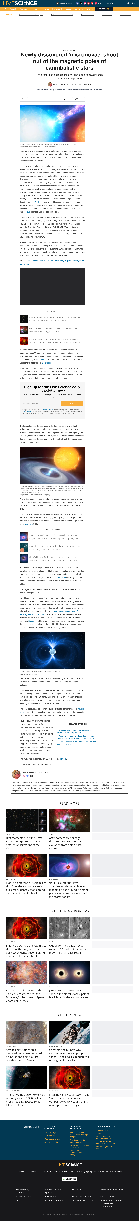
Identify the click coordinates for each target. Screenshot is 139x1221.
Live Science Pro (125, 15)
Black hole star (107, 15)
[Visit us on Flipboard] (92, 3)
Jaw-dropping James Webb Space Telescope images (79, 1135)
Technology (79, 9)
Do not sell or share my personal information (111, 1203)
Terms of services (48, 410)
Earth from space (88, 791)
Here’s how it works (96, 90)
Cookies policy (52, 1196)
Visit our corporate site (111, 1171)
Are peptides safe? (87, 15)
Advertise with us (81, 1196)
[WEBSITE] (32, 775)
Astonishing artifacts (52, 1142)
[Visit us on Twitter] (81, 3)
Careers (20, 1201)
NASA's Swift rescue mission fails (62, 15)
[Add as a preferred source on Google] (69, 1179)
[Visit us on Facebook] (77, 3)
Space (68, 9)
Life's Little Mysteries (52, 1133)
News (89, 84)
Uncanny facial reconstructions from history (77, 1153)
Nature (63, 759)
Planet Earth (57, 9)
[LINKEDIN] (28, 775)
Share (25, 99)
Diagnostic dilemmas (52, 1139)
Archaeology (25, 9)
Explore (90, 9)
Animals (13, 9)
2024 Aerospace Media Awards (81, 788)
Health (36, 9)
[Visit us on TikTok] (96, 3)
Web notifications (109, 1196)
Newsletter (80, 99)
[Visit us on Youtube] (88, 3)
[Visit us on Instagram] (85, 3)
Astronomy (73, 50)
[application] (52, 286)
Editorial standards (54, 1201)
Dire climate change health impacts (31, 15)
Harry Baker (60, 84)
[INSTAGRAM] (24, 775)
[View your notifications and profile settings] (128, 3)
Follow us (69, 99)
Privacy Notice (26, 411)
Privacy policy (23, 1196)
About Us (76, 1190)
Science (46, 9)
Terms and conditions (111, 1190)
